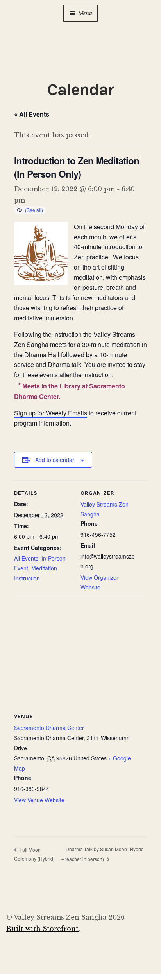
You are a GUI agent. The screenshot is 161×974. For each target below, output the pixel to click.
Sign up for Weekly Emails (50, 412)
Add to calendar (54, 460)
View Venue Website (39, 800)
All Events (26, 558)
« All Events (31, 114)
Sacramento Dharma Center (49, 727)
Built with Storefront (42, 929)
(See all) (34, 210)
